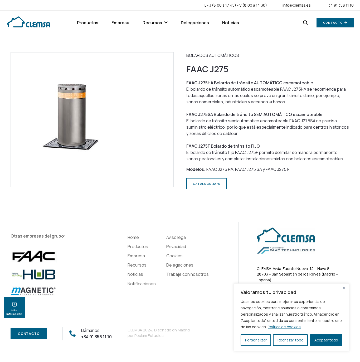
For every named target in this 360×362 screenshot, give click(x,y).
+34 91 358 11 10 (340, 5)
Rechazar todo (291, 339)
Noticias (135, 274)
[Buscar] (305, 23)
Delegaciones (179, 265)
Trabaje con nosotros (187, 274)
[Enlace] (28, 22)
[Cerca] (344, 288)
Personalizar (256, 339)
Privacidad (176, 246)
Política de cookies (284, 326)
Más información (14, 312)
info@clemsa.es (297, 5)
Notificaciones (142, 284)
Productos (138, 246)
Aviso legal (176, 237)
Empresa (136, 256)
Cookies (174, 256)
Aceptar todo (326, 339)
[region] (291, 317)
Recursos (137, 265)
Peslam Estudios (149, 335)
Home (133, 237)
